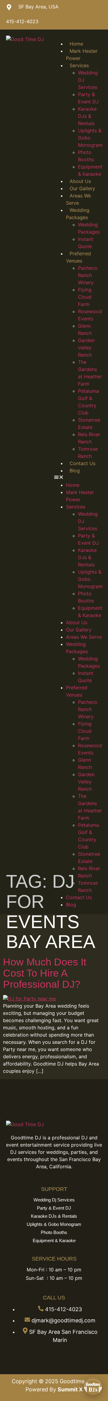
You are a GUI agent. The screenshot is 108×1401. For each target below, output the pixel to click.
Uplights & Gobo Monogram (90, 138)
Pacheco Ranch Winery (88, 275)
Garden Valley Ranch (86, 347)
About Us (80, 181)
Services (79, 65)
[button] (78, 477)
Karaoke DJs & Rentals (87, 116)
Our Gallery (82, 188)
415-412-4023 (22, 21)
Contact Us (82, 463)
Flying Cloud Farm (85, 297)
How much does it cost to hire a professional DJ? (44, 973)
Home (76, 44)
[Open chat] (93, 1386)
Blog (75, 471)
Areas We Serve (84, 637)
